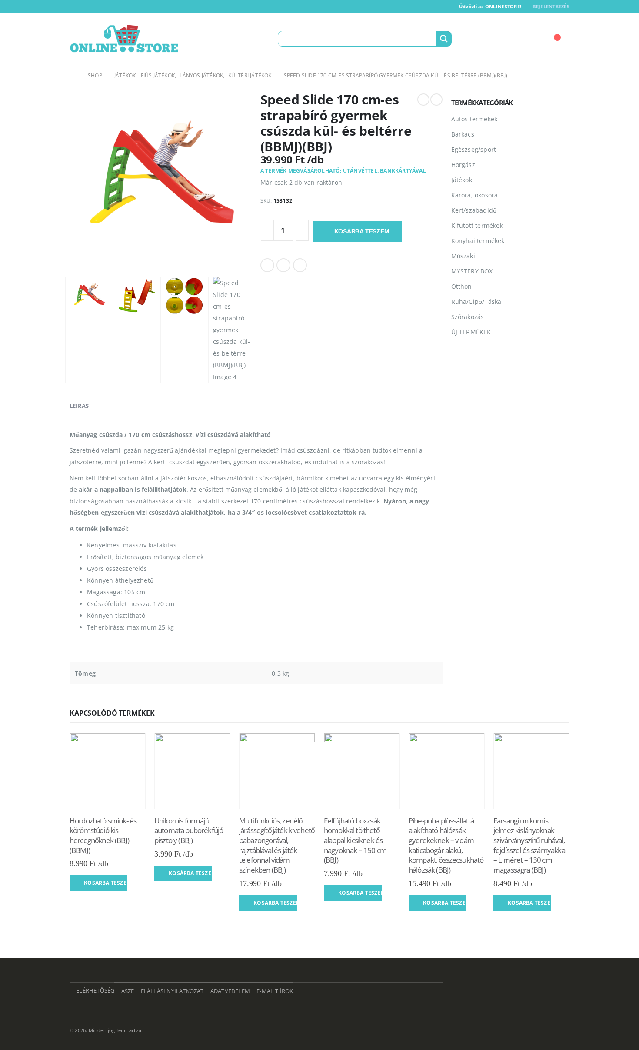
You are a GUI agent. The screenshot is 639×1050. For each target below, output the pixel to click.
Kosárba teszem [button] (105, 883)
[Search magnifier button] (443, 38)
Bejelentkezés (550, 6)
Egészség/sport (473, 149)
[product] (107, 771)
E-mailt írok (274, 991)
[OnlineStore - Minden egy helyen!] (124, 39)
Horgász (463, 164)
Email (300, 265)
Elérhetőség (95, 990)
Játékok (461, 180)
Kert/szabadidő (474, 210)
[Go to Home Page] (73, 75)
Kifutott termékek (477, 225)
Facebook (267, 265)
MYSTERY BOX (472, 271)
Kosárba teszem (361, 231)
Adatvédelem (230, 991)
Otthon (461, 286)
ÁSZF (127, 991)
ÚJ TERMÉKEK (471, 332)
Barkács (462, 134)
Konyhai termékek (478, 241)
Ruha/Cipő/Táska (476, 301)
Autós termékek (474, 119)
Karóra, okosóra (474, 195)
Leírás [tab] (79, 406)
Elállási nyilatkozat (172, 991)
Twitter (283, 265)
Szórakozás (467, 317)
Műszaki (463, 256)
